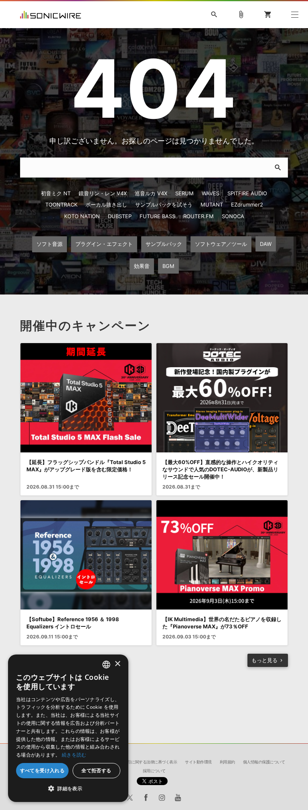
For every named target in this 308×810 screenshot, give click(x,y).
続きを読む (74, 754)
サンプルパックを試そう (163, 204)
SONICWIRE (50, 14)
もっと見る (264, 660)
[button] (68, 788)
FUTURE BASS (157, 216)
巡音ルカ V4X (151, 193)
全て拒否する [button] (96, 770)
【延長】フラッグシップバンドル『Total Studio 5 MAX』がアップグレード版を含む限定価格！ (86, 465)
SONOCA (233, 216)
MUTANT (212, 204)
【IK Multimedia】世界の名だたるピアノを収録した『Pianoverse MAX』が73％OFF (222, 623)
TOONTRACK (61, 204)
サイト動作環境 (198, 761)
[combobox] (106, 665)
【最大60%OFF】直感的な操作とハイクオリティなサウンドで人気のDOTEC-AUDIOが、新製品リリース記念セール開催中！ (220, 469)
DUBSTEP (120, 216)
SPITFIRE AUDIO (247, 193)
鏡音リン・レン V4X (103, 193)
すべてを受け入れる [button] (42, 770)
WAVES (210, 193)
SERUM (184, 193)
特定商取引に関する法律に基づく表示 (144, 761)
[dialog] (68, 728)
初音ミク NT (56, 193)
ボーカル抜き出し (106, 204)
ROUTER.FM (198, 216)
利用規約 (227, 761)
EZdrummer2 (247, 204)
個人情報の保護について (264, 761)
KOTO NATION (82, 216)
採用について (154, 770)
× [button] (117, 664)
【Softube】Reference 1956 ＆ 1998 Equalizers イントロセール (72, 623)
